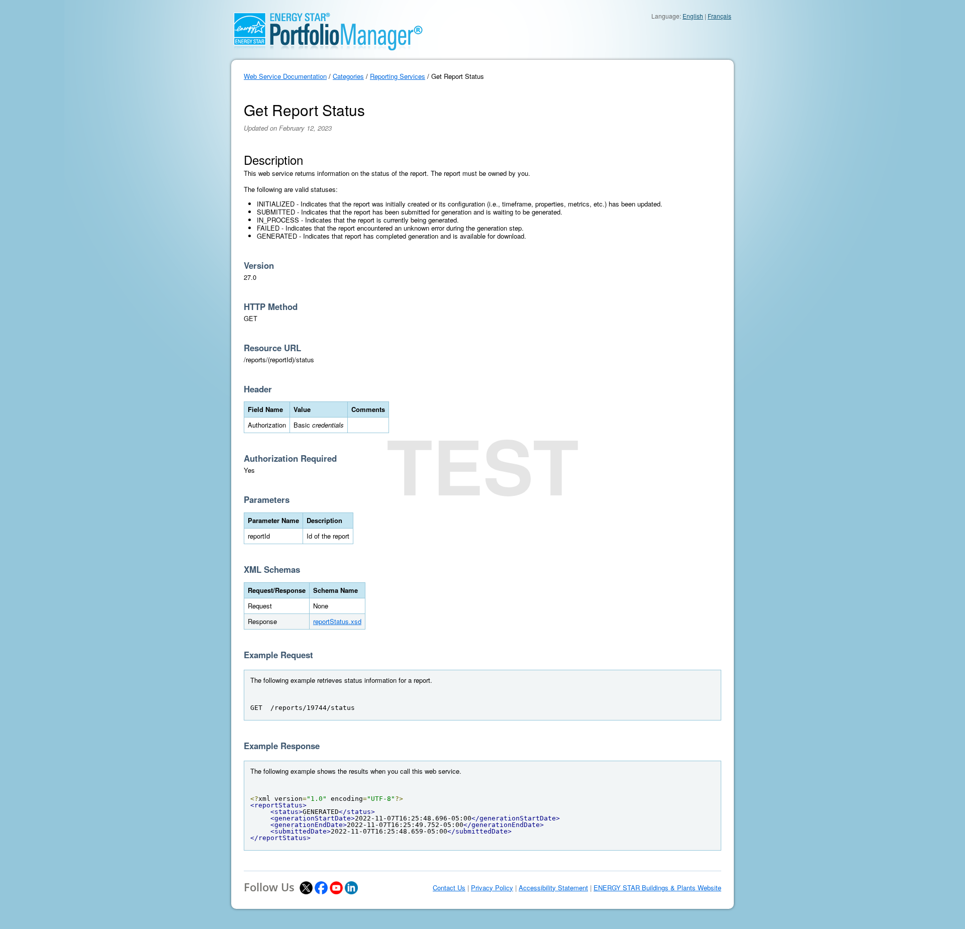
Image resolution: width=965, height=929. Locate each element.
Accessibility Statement (553, 888)
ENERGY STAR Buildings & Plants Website (657, 888)
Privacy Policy (492, 888)
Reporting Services (397, 76)
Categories (348, 76)
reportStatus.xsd (337, 621)
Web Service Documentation (285, 76)
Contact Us (449, 888)
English (693, 16)
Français (719, 16)
